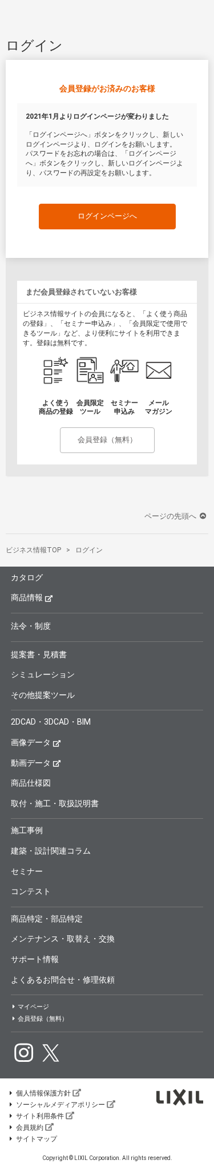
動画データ (31, 762)
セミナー (27, 871)
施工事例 (27, 830)
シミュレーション (43, 674)
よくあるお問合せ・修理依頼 (63, 979)
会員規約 (29, 1127)
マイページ (33, 1007)
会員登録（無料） (107, 439)
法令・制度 (31, 626)
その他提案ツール (43, 695)
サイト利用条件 (40, 1116)
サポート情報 (35, 959)
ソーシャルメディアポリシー (60, 1105)
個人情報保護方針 (43, 1093)
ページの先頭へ (171, 516)
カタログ (27, 577)
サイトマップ (36, 1139)
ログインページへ (107, 216)
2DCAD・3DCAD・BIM (51, 721)
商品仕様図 (31, 782)
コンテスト (31, 891)
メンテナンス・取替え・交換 (63, 938)
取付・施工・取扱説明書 (55, 803)
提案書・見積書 (39, 654)
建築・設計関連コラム (51, 850)
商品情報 (27, 597)
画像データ (31, 742)
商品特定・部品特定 (47, 918)
